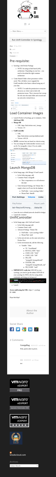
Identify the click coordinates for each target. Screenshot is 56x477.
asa (21, 360)
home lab (16, 52)
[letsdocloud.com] (18, 455)
